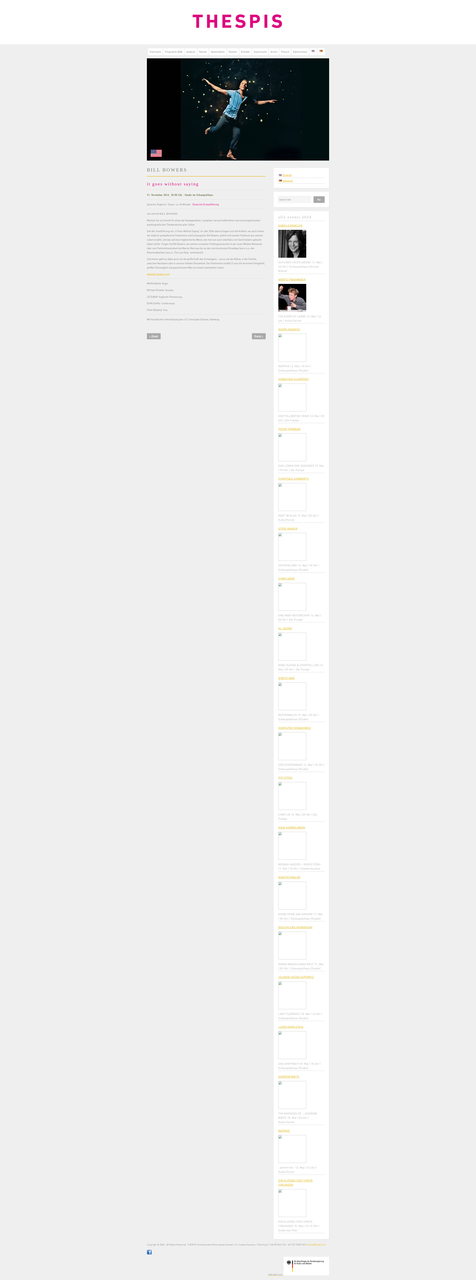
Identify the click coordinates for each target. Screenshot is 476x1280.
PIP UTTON (285, 777)
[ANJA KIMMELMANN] (292, 845)
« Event (153, 336)
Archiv (274, 51)
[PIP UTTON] (292, 796)
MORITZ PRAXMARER (291, 279)
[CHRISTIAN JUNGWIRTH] (292, 497)
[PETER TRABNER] (292, 447)
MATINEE (284, 1130)
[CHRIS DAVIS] (292, 596)
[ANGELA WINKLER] (292, 243)
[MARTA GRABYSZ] (292, 347)
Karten (203, 51)
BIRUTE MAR (286, 678)
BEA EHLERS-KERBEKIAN (295, 927)
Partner (233, 51)
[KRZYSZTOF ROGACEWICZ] (292, 746)
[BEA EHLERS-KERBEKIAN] (292, 945)
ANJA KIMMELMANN (291, 827)
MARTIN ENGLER (289, 877)
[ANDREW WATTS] (292, 1095)
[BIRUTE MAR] (292, 696)
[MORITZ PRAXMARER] (292, 298)
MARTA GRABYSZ (289, 329)
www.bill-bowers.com (158, 274)
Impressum (260, 51)
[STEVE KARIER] (292, 547)
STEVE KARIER (287, 528)
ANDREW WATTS (288, 1076)
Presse (285, 51)
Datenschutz (300, 51)
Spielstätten (218, 51)
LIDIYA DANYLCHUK (290, 1026)
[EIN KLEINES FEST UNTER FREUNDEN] (292, 1203)
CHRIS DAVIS (286, 578)
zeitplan (190, 51)
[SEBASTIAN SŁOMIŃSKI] (292, 397)
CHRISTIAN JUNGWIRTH (293, 478)
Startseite (155, 51)
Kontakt (245, 51)
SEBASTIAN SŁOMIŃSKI (293, 379)
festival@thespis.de (316, 1244)
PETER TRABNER (289, 429)
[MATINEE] (292, 1149)
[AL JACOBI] (292, 646)
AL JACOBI (285, 628)
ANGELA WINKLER (290, 225)
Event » (258, 336)
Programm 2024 (173, 51)
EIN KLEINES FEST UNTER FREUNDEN (295, 1182)
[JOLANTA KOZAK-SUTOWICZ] (292, 995)
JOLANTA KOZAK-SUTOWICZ (296, 977)
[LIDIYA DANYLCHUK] (292, 1045)
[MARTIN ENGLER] (292, 895)
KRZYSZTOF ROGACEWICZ (294, 727)
